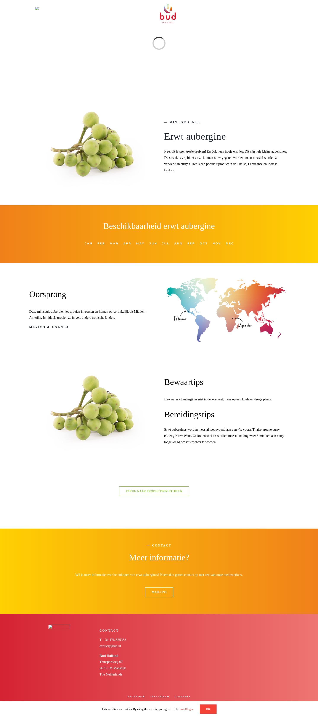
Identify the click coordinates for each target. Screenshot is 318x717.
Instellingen (187, 709)
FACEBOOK (136, 696)
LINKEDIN (183, 696)
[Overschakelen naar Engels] (53, 8)
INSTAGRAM (159, 696)
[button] (272, 8)
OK (208, 709)
